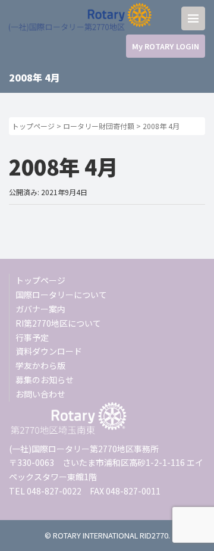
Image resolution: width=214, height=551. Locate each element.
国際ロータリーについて (61, 294)
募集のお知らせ (44, 380)
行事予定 (32, 337)
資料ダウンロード (48, 351)
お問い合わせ (40, 394)
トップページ (33, 126)
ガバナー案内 (40, 309)
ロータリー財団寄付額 (98, 126)
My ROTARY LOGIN (165, 46)
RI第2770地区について (58, 323)
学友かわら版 (40, 365)
